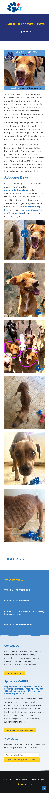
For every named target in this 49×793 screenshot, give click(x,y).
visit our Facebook (15, 213)
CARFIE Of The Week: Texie (17, 590)
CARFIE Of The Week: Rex (16, 601)
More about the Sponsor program (20, 730)
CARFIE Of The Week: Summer (18, 625)
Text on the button (14, 673)
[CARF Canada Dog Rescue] (14, 7)
